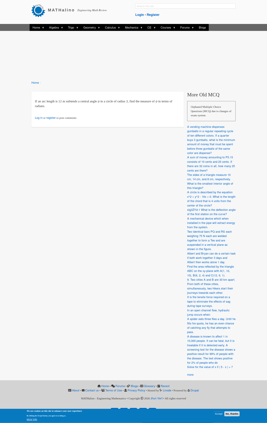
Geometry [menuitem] (88, 28)
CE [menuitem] (148, 28)
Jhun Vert (156, 398)
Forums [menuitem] (183, 28)
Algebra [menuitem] (52, 28)
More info (32, 419)
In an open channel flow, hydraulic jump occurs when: (208, 312)
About (75, 390)
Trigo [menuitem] (69, 28)
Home (35, 82)
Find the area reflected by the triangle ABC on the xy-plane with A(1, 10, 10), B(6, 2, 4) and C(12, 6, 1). (210, 270)
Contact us (92, 390)
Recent (165, 386)
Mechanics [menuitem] (130, 28)
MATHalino (61, 10)
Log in (39, 118)
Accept (218, 413)
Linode (167, 390)
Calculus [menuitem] (109, 28)
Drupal (195, 390)
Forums (120, 386)
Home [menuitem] (35, 28)
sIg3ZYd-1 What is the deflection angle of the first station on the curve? (211, 212)
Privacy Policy (136, 390)
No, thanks (232, 413)
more (190, 374)
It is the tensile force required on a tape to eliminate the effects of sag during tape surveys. (208, 301)
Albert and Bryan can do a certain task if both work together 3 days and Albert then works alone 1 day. (211, 257)
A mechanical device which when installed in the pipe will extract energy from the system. (211, 222)
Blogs (134, 386)
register (51, 118)
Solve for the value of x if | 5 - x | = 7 (210, 367)
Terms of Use (113, 390)
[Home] (39, 10)
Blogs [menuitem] (202, 27)
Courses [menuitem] (164, 28)
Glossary (149, 386)
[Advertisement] (114, 54)
